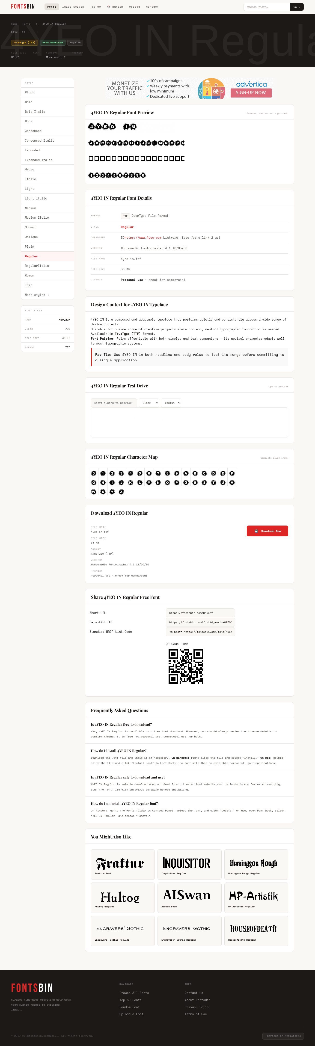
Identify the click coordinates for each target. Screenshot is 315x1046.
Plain (29, 246)
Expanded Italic (39, 159)
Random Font (129, 1007)
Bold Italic (35, 111)
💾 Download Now (268, 531)
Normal (30, 227)
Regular (31, 256)
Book (28, 121)
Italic (30, 179)
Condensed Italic (39, 140)
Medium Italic (37, 217)
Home (14, 24)
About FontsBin (198, 1000)
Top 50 (95, 7)
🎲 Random (115, 7)
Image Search (73, 7)
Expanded (32, 150)
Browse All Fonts (134, 992)
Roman (29, 275)
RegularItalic (37, 266)
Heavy (29, 169)
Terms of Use (196, 1014)
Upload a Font (131, 1014)
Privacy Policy (198, 1007)
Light (29, 188)
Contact (152, 7)
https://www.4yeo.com (143, 237)
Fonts (51, 7)
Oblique (31, 237)
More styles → (37, 294)
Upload (134, 7)
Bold (28, 102)
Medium (30, 208)
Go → (297, 7)
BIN (23, 6)
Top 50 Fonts (130, 1000)
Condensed (33, 130)
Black (29, 92)
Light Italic (36, 198)
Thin (28, 285)
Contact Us (194, 992)
